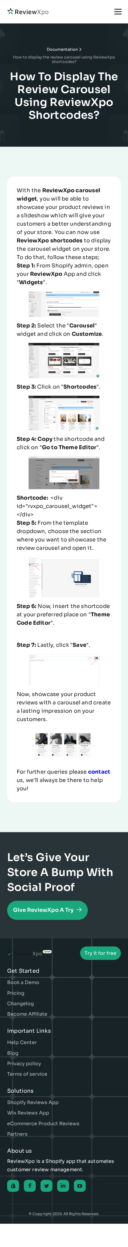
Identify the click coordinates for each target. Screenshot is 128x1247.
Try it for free (100, 953)
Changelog (20, 1003)
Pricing (15, 993)
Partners (17, 1134)
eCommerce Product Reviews (43, 1123)
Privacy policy (24, 1063)
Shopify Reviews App (33, 1102)
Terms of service (27, 1074)
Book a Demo (23, 982)
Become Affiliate (27, 1014)
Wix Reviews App (28, 1113)
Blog (12, 1053)
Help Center (22, 1042)
